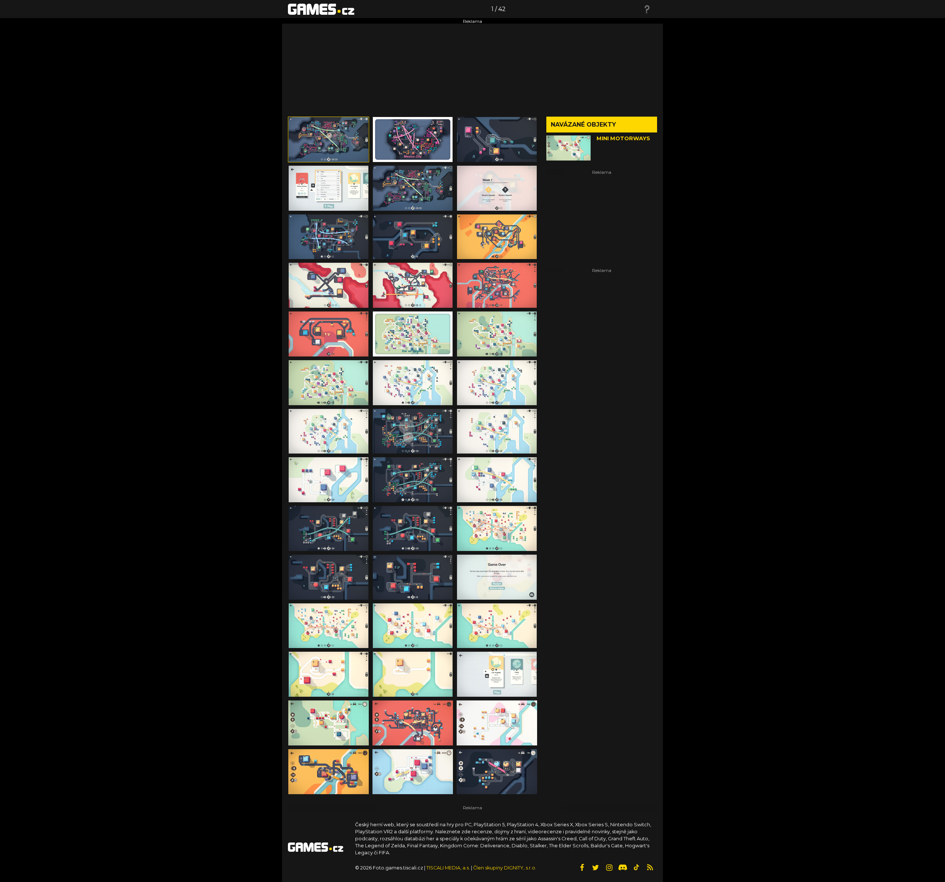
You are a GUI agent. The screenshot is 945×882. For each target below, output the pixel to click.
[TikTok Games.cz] (636, 867)
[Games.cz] (321, 8)
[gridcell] (328, 139)
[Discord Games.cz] (622, 867)
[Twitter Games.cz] (595, 867)
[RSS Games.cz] (650, 867)
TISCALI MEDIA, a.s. (448, 868)
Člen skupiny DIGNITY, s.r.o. (504, 868)
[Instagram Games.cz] (609, 867)
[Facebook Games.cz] (581, 867)
